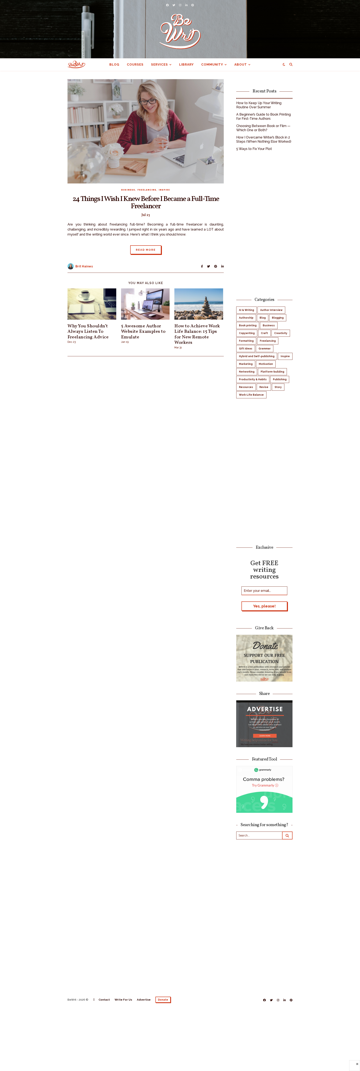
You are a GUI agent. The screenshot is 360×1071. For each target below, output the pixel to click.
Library (186, 64)
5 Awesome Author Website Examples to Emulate (143, 331)
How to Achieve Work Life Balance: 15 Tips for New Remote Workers (197, 334)
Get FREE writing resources (264, 569)
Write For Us (123, 999)
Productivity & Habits (253, 379)
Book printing (247, 325)
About (240, 64)
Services (159, 64)
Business (128, 190)
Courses (135, 64)
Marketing (245, 364)
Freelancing (147, 190)
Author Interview (271, 310)
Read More (146, 249)
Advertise (144, 999)
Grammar (265, 348)
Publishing (279, 379)
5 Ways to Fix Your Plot (254, 149)
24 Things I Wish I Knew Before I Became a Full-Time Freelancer (145, 202)
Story (278, 387)
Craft (264, 333)
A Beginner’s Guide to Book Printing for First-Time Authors (263, 116)
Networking (246, 371)
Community (212, 64)
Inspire (164, 190)
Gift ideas (245, 348)
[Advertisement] (264, 223)
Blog (114, 64)
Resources (246, 387)
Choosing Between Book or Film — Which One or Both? (263, 128)
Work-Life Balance (251, 394)
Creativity (280, 333)
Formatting (246, 340)
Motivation (266, 364)
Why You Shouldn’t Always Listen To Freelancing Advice (88, 331)
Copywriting (247, 333)
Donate (163, 999)
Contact (104, 999)
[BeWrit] (180, 31)
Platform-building (272, 371)
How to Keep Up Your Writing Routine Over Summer (258, 105)
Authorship (246, 317)
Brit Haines (84, 266)
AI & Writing (246, 310)
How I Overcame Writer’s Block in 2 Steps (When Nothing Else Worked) (263, 139)
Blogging (278, 317)
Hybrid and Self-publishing (256, 356)
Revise (263, 387)
